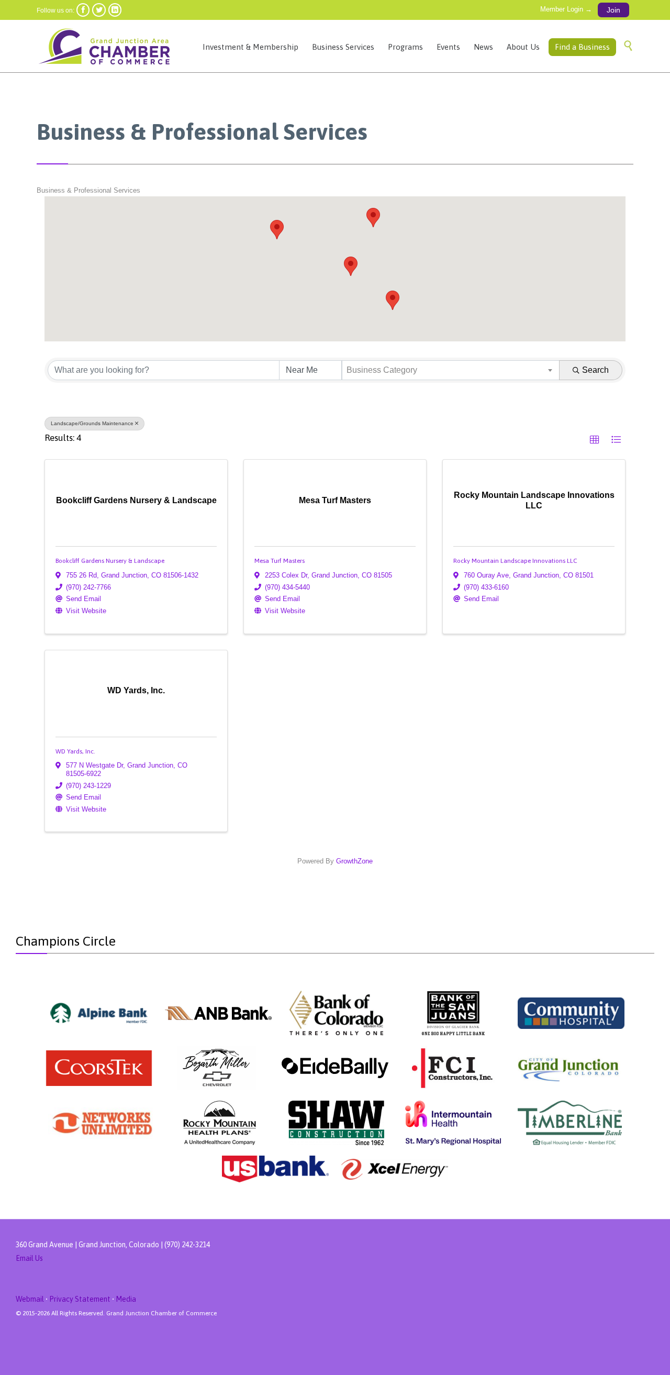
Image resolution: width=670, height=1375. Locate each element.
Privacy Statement (79, 1299)
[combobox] (451, 370)
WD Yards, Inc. (75, 751)
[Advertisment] (99, 1013)
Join (613, 10)
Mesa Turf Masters (279, 560)
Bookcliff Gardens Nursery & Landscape (109, 560)
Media (126, 1299)
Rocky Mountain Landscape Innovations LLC (515, 560)
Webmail (30, 1299)
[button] (373, 217)
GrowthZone (354, 861)
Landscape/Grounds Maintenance (92, 423)
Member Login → (566, 9)
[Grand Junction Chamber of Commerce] (106, 46)
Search (595, 369)
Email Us (29, 1258)
